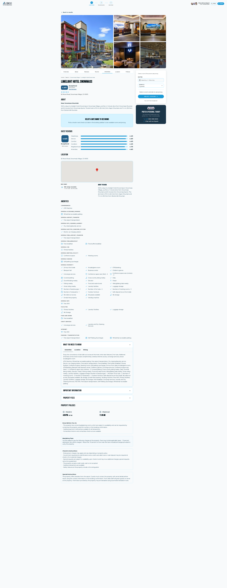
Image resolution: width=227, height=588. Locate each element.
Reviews (86, 71)
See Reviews (72, 89)
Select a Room (150, 96)
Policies (128, 71)
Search (67, 77)
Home (62, 77)
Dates (140, 77)
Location (117, 71)
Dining (85, 350)
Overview (66, 71)
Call (152, 119)
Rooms (97, 71)
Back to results (68, 12)
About (76, 71)
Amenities (107, 71)
